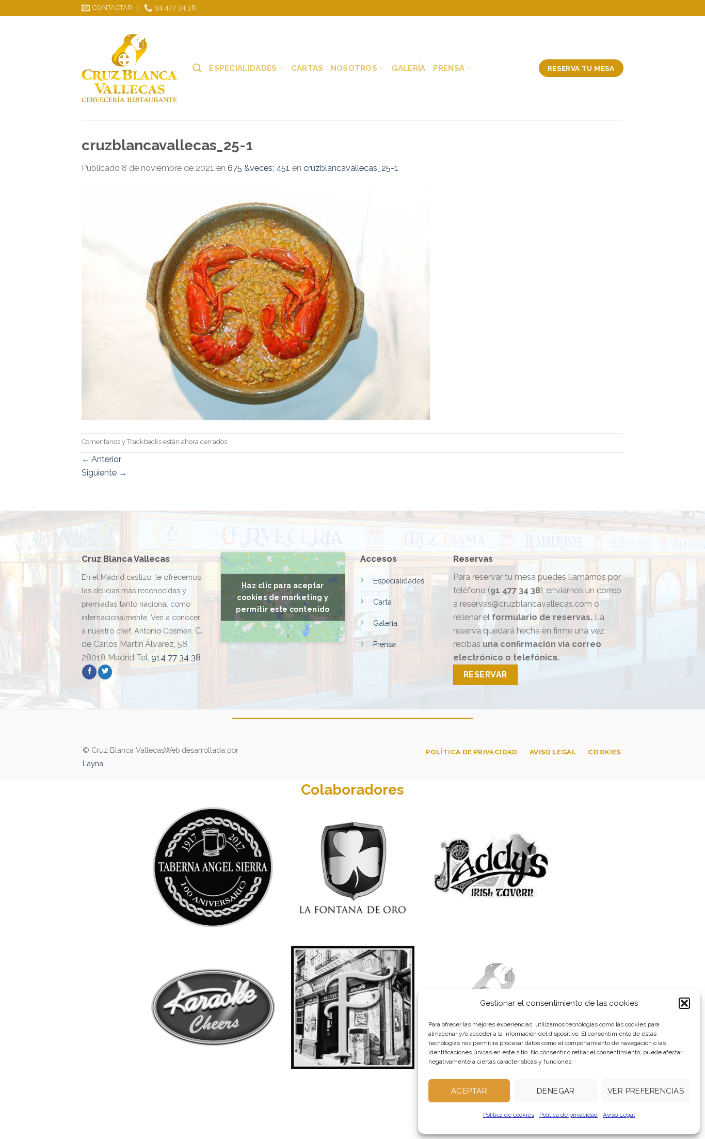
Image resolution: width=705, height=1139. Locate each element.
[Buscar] (197, 67)
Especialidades (243, 68)
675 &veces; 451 (259, 168)
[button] (684, 1003)
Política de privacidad (568, 1114)
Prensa (449, 68)
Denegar (556, 1091)
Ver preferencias (645, 1091)
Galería (409, 68)
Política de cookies (508, 1114)
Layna (93, 763)
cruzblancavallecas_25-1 (350, 168)
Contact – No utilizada (376, 1121)
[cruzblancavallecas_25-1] (256, 303)
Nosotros (354, 68)
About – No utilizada (120, 1121)
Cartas (307, 68)
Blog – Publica (298, 1121)
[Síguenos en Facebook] (89, 672)
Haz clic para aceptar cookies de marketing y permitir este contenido (283, 597)
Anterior (101, 459)
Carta (382, 601)
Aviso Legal (619, 1114)
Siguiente (104, 473)
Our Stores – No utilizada (215, 1121)
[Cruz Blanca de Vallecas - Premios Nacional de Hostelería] (129, 68)
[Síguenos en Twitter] (105, 672)
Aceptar (469, 1091)
